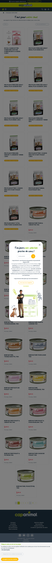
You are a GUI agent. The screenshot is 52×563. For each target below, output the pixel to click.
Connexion (26, 286)
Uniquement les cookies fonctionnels (12, 554)
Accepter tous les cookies (9, 559)
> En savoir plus (5, 550)
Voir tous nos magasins (26, 282)
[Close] (39, 244)
